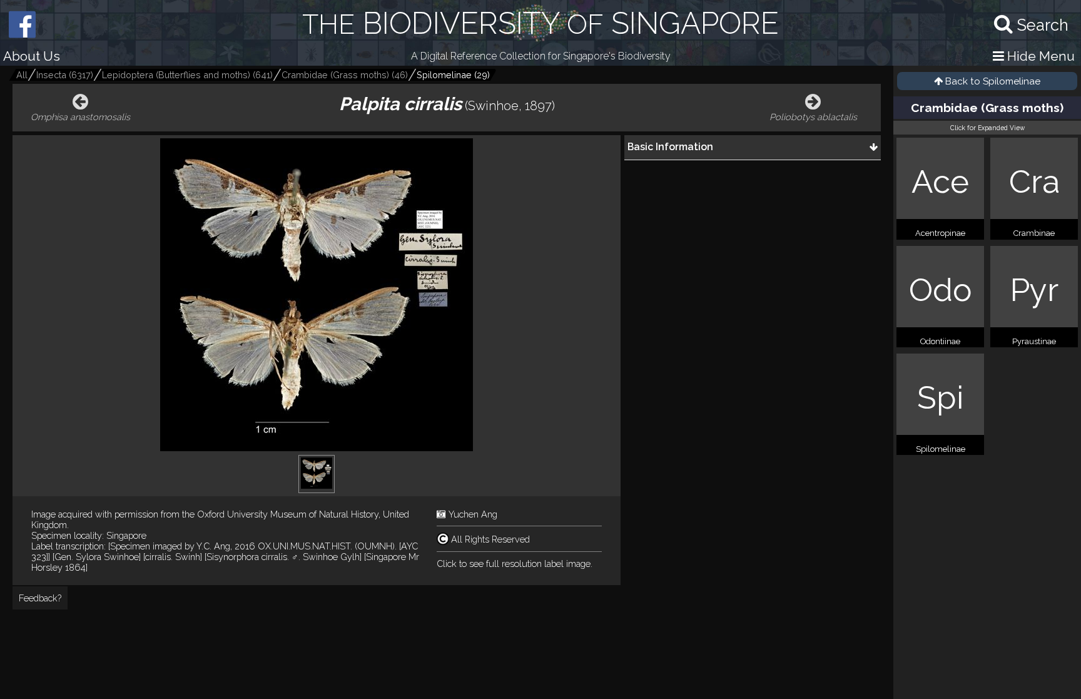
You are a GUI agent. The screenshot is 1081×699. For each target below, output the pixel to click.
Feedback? (40, 598)
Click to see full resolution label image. (514, 563)
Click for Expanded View (987, 127)
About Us (31, 56)
